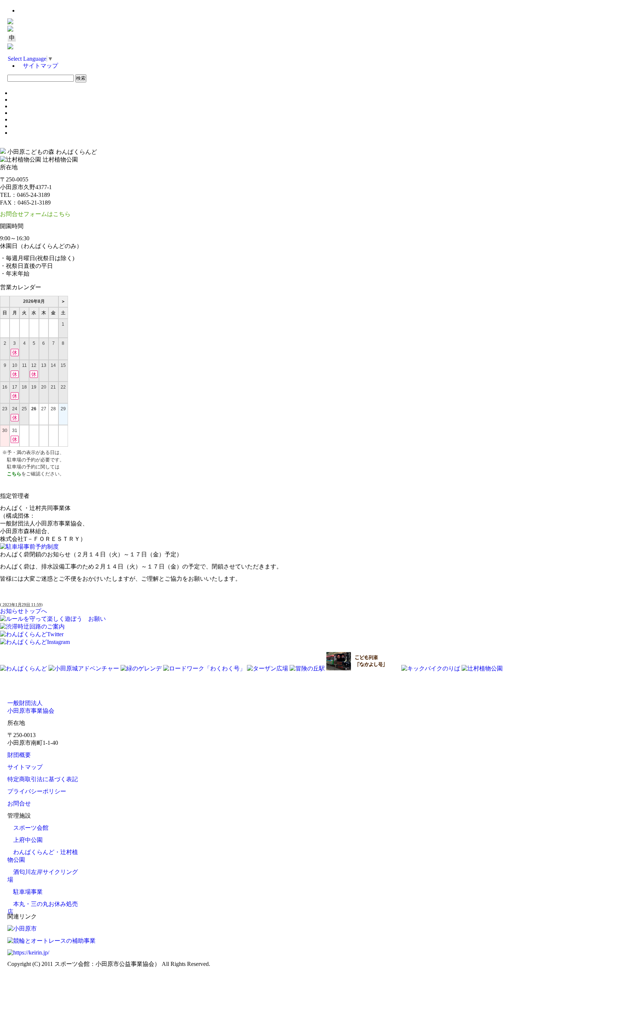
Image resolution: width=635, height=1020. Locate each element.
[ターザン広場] (268, 668)
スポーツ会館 (31, 828)
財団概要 (19, 755)
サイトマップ (40, 66)
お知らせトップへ (23, 611)
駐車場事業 (28, 892)
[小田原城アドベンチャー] (85, 668)
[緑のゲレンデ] (142, 668)
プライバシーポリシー (36, 791)
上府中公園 (28, 840)
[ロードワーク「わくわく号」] (205, 668)
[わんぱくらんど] (24, 668)
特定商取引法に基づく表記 (42, 779)
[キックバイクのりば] (431, 668)
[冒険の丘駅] (308, 668)
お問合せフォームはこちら (35, 214)
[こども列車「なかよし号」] (363, 668)
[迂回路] (32, 626)
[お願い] (53, 619)
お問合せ (19, 803)
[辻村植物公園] (482, 668)
